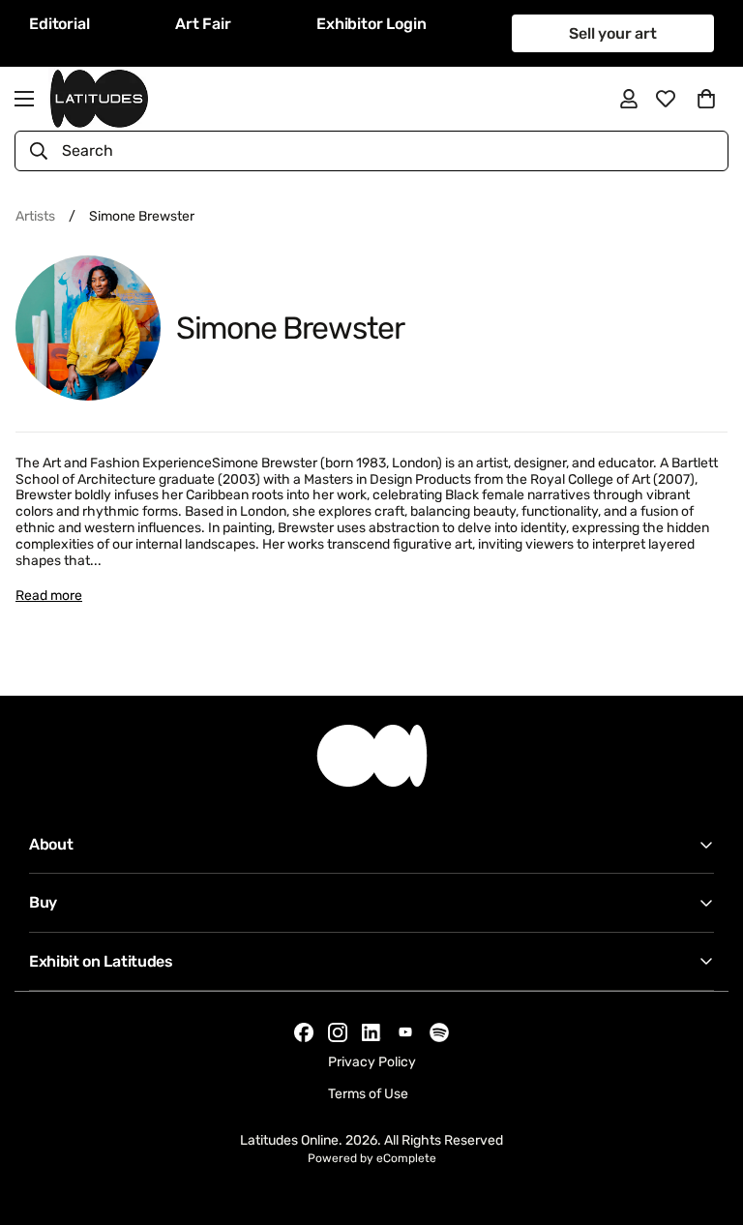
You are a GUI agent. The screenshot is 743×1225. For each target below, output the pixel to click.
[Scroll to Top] (705, 1119)
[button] (706, 98)
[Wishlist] (665, 99)
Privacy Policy (372, 1062)
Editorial (59, 24)
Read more (48, 595)
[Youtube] (405, 1032)
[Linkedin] (371, 1033)
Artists (35, 216)
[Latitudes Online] (99, 99)
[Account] (628, 99)
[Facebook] (303, 1032)
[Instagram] (337, 1032)
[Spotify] (439, 1032)
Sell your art (613, 33)
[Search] (38, 151)
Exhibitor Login (371, 24)
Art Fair (203, 24)
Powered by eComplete (372, 1158)
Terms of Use (368, 1094)
